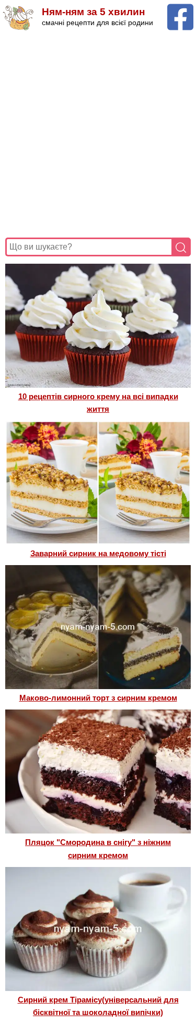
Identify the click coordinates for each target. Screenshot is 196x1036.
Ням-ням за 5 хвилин (93, 11)
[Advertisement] (98, 134)
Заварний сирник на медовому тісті (98, 553)
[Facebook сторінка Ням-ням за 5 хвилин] (180, 8)
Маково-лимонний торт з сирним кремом (98, 697)
